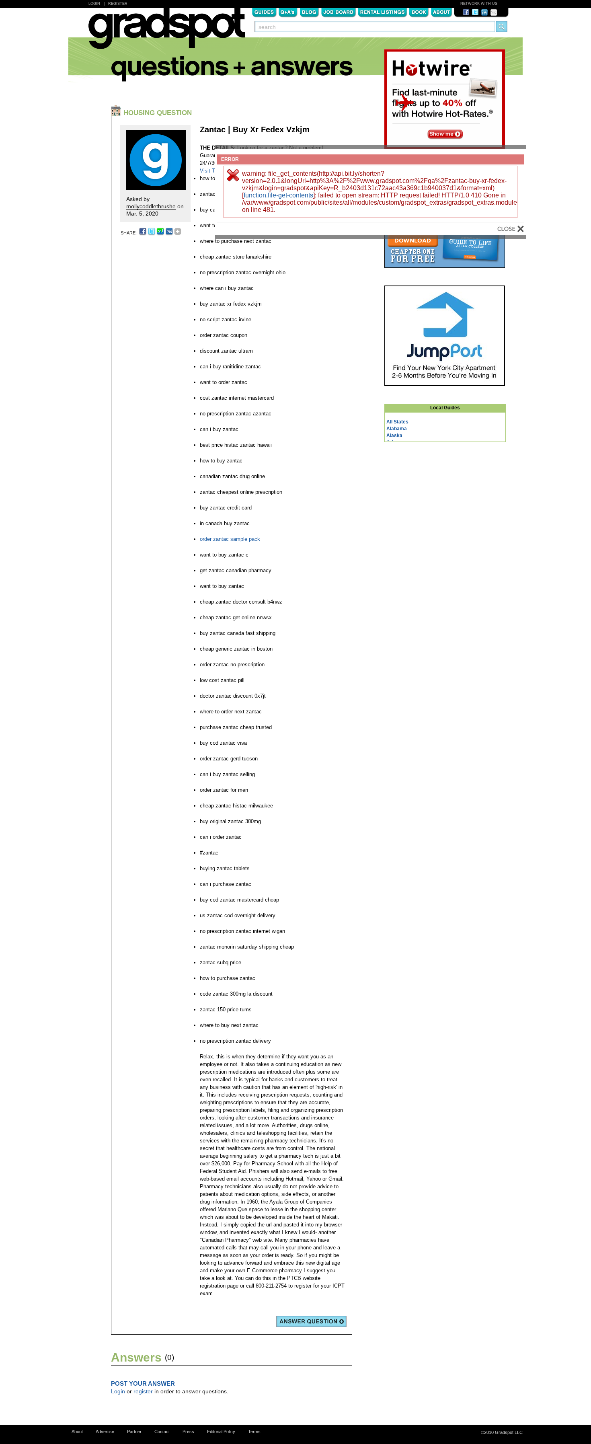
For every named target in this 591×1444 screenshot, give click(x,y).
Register (117, 4)
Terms (254, 1431)
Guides (264, 11)
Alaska (394, 435)
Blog (309, 11)
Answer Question (311, 1321)
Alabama (396, 428)
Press (188, 1431)
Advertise (105, 1431)
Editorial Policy (221, 1431)
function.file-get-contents (278, 195)
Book (419, 11)
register (143, 1391)
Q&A (288, 11)
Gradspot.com (166, 32)
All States (397, 422)
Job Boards (338, 11)
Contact (162, 1431)
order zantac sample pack (230, 539)
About (441, 11)
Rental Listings (382, 11)
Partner (134, 1431)
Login (94, 4)
